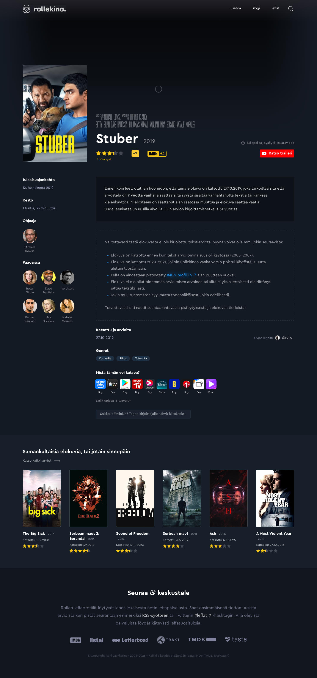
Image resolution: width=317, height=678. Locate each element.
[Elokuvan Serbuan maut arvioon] (182, 509)
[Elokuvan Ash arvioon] (229, 509)
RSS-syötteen (155, 615)
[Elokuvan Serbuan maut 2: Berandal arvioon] (88, 512)
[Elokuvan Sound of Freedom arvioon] (135, 512)
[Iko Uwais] (67, 282)
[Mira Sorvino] (48, 311)
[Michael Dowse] (30, 241)
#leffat (201, 615)
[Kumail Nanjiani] (30, 311)
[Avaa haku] (290, 8)
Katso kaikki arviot (37, 460)
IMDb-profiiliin (179, 275)
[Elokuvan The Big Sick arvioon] (42, 509)
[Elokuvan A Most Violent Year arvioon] (275, 512)
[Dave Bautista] (48, 282)
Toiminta (141, 358)
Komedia (105, 358)
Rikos (123, 358)
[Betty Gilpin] (30, 282)
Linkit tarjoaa (105, 400)
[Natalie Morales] (67, 311)
